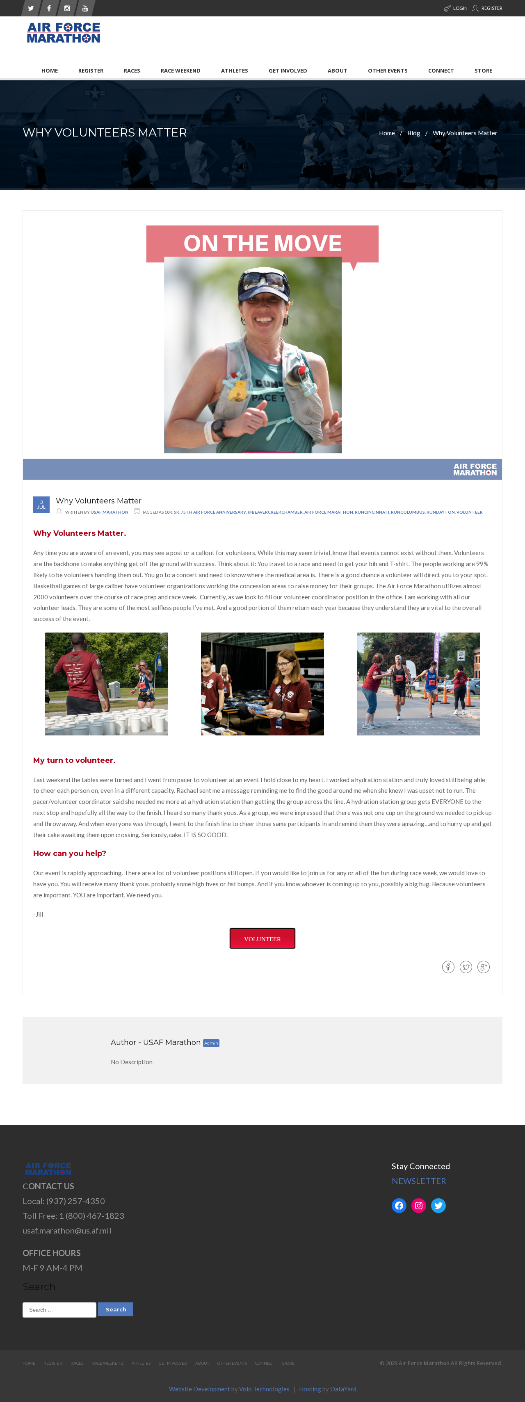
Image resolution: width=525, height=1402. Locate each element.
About (337, 70)
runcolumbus (408, 512)
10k (168, 512)
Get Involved (288, 70)
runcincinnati (372, 512)
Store (483, 70)
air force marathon (328, 512)
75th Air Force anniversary (213, 512)
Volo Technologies (264, 1389)
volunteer (470, 512)
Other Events (388, 70)
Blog (413, 132)
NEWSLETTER (419, 1181)
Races (132, 70)
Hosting (310, 1389)
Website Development (199, 1389)
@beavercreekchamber (275, 512)
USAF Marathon (109, 512)
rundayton (441, 512)
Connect (441, 70)
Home (49, 70)
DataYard (343, 1389)
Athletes (234, 70)
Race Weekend (181, 70)
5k (176, 512)
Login (460, 8)
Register (491, 8)
